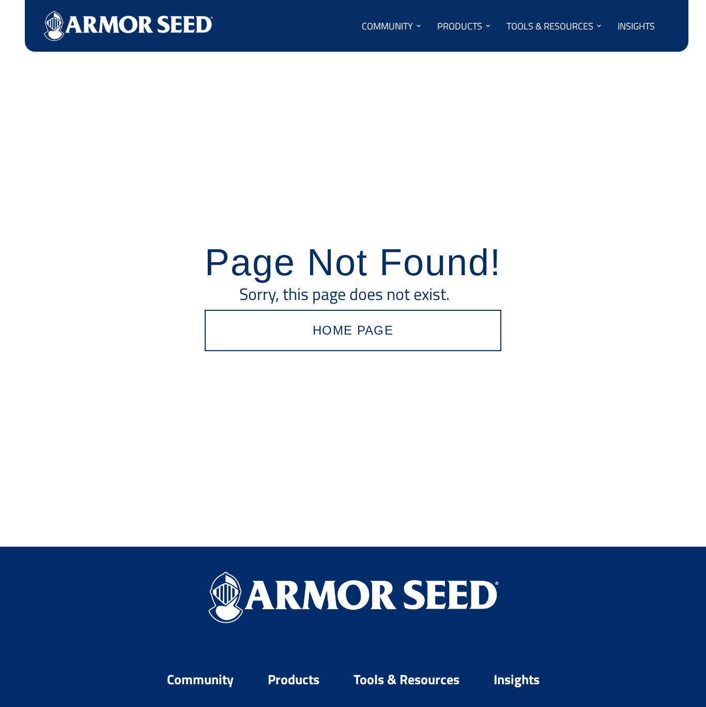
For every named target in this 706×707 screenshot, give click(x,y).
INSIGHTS (636, 26)
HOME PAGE (353, 330)
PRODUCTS (459, 26)
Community (202, 678)
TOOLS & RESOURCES (550, 26)
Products (295, 678)
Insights (517, 678)
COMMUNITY (387, 26)
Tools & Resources (408, 678)
